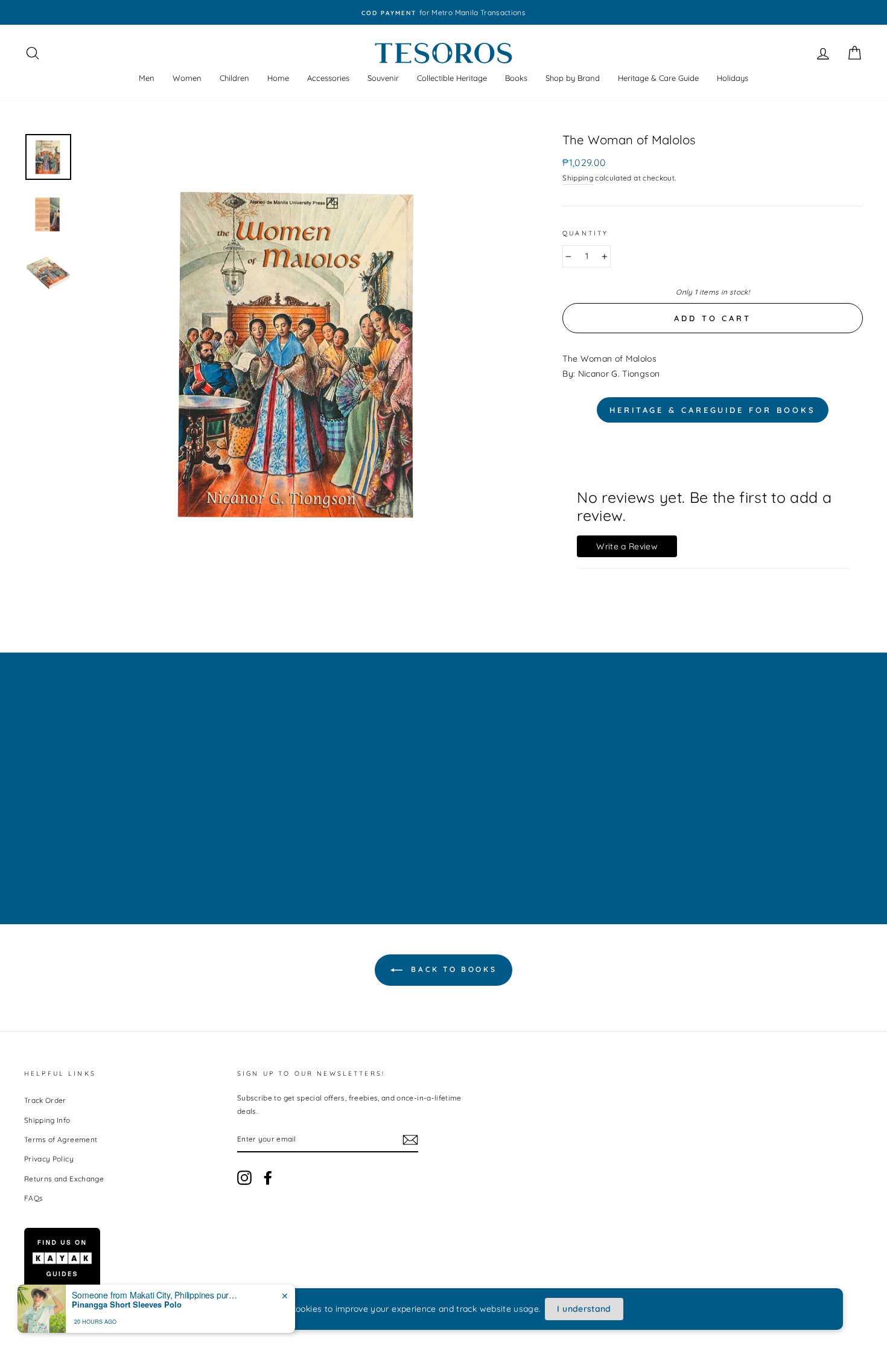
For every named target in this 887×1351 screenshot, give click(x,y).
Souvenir (383, 78)
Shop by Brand (572, 78)
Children (234, 78)
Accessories (328, 78)
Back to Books (452, 969)
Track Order (45, 1100)
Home (278, 78)
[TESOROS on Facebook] (268, 1178)
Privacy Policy (49, 1158)
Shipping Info (47, 1120)
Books (516, 78)
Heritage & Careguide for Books (712, 410)
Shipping (577, 177)
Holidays (732, 78)
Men (146, 78)
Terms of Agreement (60, 1139)
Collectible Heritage (452, 78)
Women (187, 78)
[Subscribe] (410, 1139)
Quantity (585, 233)
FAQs (33, 1197)
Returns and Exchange (64, 1178)
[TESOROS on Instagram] (244, 1178)
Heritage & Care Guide (658, 78)
